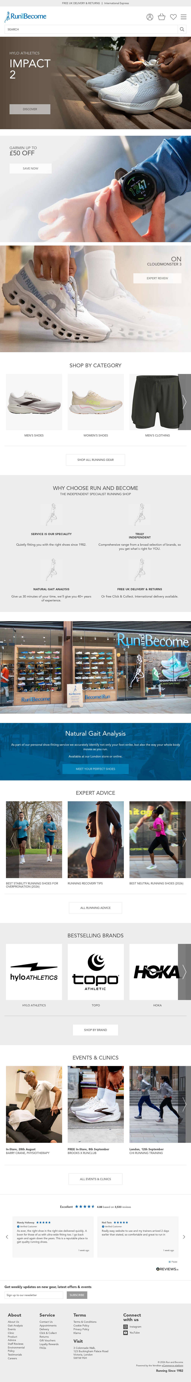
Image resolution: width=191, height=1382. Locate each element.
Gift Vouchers (47, 1340)
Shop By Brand (95, 1030)
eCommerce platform (172, 1365)
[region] (95, 1237)
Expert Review (157, 278)
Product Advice (12, 1338)
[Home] (25, 17)
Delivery (44, 1329)
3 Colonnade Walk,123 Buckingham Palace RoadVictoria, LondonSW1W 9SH (90, 1353)
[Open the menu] (184, 17)
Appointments (48, 1325)
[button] (7, 1236)
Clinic (11, 1333)
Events (12, 1329)
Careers (12, 1358)
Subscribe (77, 1295)
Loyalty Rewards (49, 1344)
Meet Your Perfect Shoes (95, 769)
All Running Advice (95, 908)
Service (47, 1315)
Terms (79, 1315)
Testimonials (15, 1354)
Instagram (135, 1326)
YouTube (135, 1332)
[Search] (182, 29)
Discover (30, 109)
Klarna (77, 1333)
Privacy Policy (81, 1329)
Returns (44, 1336)
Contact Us (46, 1321)
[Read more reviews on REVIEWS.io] (167, 1269)
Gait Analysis (15, 1325)
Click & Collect (48, 1333)
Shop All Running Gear (95, 460)
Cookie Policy (81, 1325)
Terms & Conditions (84, 1321)
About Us (13, 1321)
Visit (78, 1341)
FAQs (43, 1348)
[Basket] (161, 17)
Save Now (30, 168)
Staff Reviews (15, 1343)
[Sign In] (150, 17)
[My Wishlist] (173, 17)
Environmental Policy (16, 1349)
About (14, 1315)
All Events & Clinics (95, 1179)
